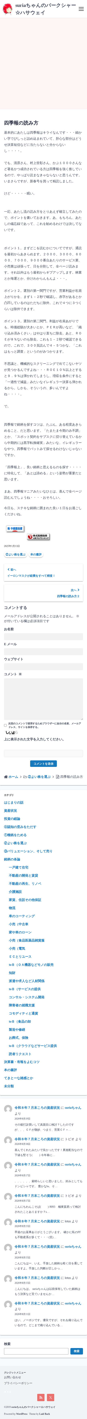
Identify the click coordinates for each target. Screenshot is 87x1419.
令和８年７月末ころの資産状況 (37, 1107)
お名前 (9, 629)
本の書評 (36, 554)
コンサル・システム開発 (27, 997)
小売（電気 (17, 948)
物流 (12, 908)
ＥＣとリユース (20, 956)
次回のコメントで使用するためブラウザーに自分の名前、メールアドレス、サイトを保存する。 (44, 725)
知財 (12, 973)
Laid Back (44, 1414)
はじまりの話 (13, 802)
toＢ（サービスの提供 (25, 989)
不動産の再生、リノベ (25, 883)
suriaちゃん (73, 1107)
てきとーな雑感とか (18, 1078)
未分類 (9, 1086)
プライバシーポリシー (18, 1383)
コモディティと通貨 (23, 1013)
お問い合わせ (12, 1377)
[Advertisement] (43, 63)
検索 (7, 1344)
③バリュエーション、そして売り (28, 851)
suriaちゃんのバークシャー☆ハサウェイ (33, 1407)
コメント (13, 674)
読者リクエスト (20, 1054)
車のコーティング (22, 916)
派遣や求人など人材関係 (27, 981)
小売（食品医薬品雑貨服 (27, 940)
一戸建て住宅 (18, 867)
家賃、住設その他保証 (25, 900)
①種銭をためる (15, 835)
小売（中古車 (18, 924)
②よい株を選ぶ (15, 554)
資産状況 (10, 810)
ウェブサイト (13, 659)
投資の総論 (12, 818)
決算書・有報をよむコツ (22, 1062)
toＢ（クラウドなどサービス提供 (33, 1046)
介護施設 (15, 891)
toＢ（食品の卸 (20, 1021)
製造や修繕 (17, 1029)
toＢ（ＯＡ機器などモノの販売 (31, 964)
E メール (10, 644)
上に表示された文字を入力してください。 (35, 739)
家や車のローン (20, 932)
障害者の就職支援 (22, 1005)
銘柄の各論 (12, 859)
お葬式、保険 (18, 1037)
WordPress (22, 1414)
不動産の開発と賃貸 (23, 875)
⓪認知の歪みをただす (20, 827)
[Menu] (81, 9)
